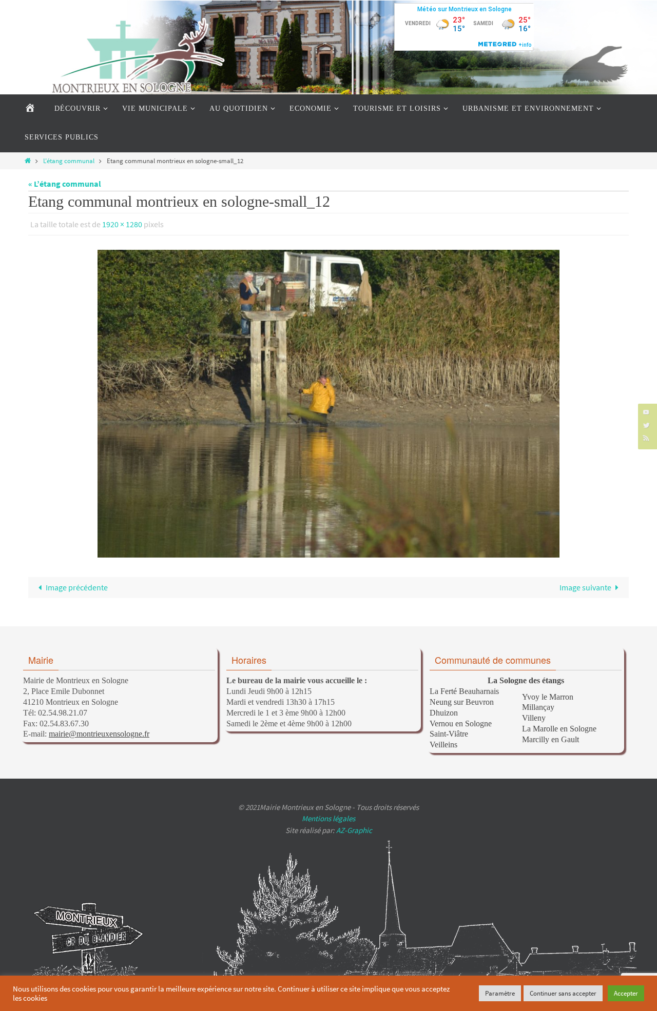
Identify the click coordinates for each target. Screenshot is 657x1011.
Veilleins (443, 744)
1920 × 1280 (122, 224)
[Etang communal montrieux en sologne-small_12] (328, 404)
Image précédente (77, 587)
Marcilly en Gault (550, 739)
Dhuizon (444, 712)
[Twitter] (646, 425)
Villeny (534, 717)
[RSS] (646, 438)
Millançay (538, 707)
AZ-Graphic (353, 830)
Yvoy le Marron (547, 696)
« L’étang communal (64, 184)
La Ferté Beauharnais (464, 691)
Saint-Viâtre (449, 733)
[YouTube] (646, 412)
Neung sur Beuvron (462, 702)
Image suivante (585, 587)
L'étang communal (68, 160)
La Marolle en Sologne (559, 728)
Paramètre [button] (500, 993)
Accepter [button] (626, 993)
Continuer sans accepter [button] (563, 993)
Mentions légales (328, 818)
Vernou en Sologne (461, 723)
